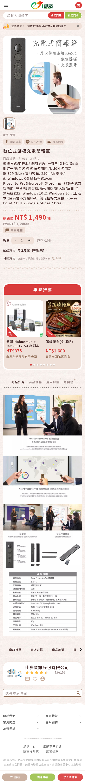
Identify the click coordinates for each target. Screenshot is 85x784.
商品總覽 (58, 649)
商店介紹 (37, 649)
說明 (58, 258)
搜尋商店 (73, 15)
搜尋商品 (56, 15)
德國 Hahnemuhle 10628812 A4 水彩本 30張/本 (23, 343)
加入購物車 (70, 777)
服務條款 (52, 751)
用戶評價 (53, 382)
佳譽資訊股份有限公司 (47, 667)
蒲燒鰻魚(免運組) (59, 341)
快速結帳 (42, 777)
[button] (5, 649)
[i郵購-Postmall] (42, 5)
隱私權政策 (31, 751)
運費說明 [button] (38, 250)
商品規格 (35, 382)
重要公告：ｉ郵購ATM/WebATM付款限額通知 (38, 26)
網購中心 (29, 746)
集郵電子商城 (52, 746)
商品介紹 (18, 382)
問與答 (70, 382)
